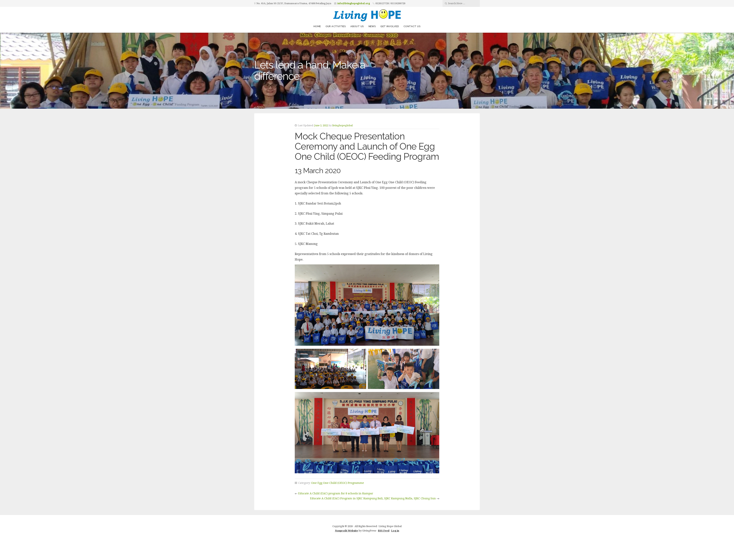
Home (317, 26)
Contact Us (412, 26)
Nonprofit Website (346, 530)
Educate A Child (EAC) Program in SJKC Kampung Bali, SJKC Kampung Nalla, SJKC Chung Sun (373, 498)
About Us (357, 26)
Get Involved (389, 26)
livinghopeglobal (342, 125)
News (372, 26)
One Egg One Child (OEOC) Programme (337, 483)
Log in (395, 530)
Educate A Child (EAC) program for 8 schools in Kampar (335, 493)
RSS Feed (383, 530)
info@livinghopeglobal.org (353, 3)
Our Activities (336, 26)
